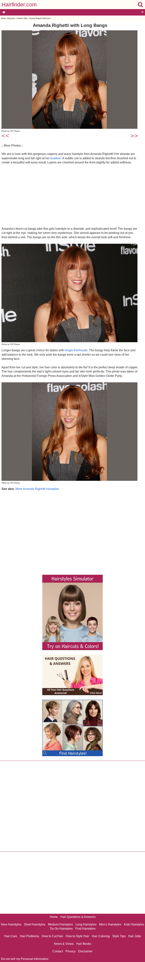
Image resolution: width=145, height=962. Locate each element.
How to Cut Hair (52, 936)
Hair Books (83, 943)
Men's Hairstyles (110, 924)
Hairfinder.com (19, 5)
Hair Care (10, 936)
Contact (57, 951)
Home (3, 18)
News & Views (64, 943)
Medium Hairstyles (60, 924)
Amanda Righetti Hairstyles (39, 18)
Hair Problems (29, 936)
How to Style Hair (77, 936)
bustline (55, 158)
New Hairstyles (11, 924)
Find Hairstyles (85, 928)
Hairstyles (11, 18)
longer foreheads (76, 350)
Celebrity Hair (21, 18)
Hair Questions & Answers (78, 916)
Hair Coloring (101, 936)
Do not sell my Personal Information (25, 958)
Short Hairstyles (34, 924)
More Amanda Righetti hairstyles (37, 488)
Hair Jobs (134, 936)
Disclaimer (85, 951)
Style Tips (119, 936)
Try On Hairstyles (61, 928)
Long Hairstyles (86, 924)
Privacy (71, 951)
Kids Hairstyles (134, 924)
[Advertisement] (70, 195)
